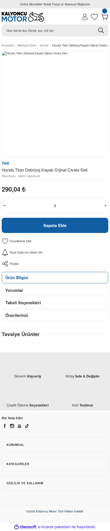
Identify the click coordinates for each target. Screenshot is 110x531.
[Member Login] (85, 17)
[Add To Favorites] (55, 241)
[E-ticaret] (54, 527)
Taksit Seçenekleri (23, 302)
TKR (5, 163)
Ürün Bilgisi (16, 277)
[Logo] (23, 17)
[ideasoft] (25, 527)
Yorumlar (14, 290)
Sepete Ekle (55, 225)
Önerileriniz (16, 315)
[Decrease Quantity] (4, 205)
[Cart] (104, 17)
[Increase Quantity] (105, 205)
